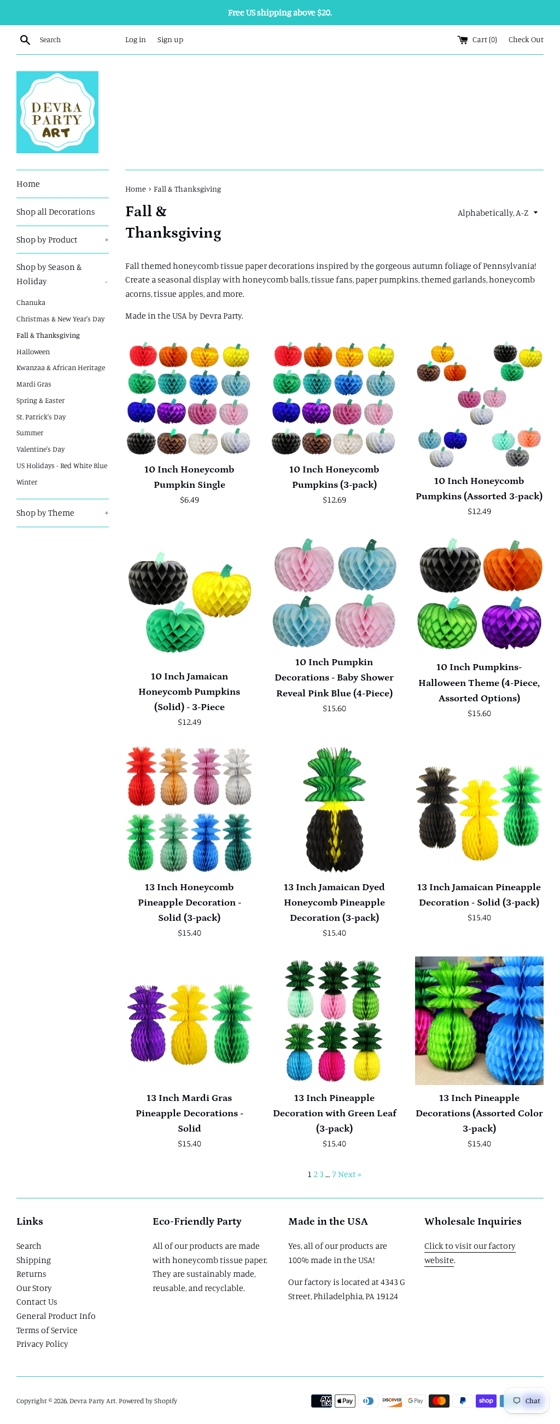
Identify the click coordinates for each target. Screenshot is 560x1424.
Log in (135, 39)
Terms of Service (47, 1329)
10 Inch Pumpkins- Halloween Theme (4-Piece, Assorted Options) (479, 683)
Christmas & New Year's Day (60, 318)
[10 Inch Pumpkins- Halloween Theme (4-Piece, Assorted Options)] (479, 595)
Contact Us (36, 1301)
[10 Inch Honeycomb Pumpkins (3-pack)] (334, 398)
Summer (29, 432)
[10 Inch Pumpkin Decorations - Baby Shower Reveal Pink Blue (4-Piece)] (334, 592)
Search (29, 1245)
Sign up (170, 39)
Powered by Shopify (148, 1400)
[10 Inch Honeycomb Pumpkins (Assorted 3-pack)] (479, 403)
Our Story (34, 1287)
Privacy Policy (42, 1343)
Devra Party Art (92, 1400)
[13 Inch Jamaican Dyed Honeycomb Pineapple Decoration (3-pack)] (334, 810)
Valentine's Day (40, 449)
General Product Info (56, 1315)
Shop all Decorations (55, 211)
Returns (31, 1273)
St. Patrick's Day (41, 416)
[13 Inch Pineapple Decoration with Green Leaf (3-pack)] (334, 1020)
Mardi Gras (33, 383)
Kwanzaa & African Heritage (60, 367)
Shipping (33, 1259)
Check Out (526, 39)
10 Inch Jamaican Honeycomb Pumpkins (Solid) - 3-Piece (189, 692)
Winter (26, 481)
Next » (349, 1173)
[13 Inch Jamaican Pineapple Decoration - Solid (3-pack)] (479, 810)
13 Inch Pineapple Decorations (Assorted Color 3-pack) (479, 1113)
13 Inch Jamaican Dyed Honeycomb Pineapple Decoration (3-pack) (334, 903)
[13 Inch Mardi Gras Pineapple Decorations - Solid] (189, 1020)
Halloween (33, 351)
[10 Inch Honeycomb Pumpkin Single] (189, 398)
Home (28, 183)
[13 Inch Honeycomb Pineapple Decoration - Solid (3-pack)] (189, 810)
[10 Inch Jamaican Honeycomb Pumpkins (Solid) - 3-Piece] (189, 599)
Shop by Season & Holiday (62, 273)
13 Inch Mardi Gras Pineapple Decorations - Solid (189, 1113)
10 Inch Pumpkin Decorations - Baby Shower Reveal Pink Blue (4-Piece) (334, 678)
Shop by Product (62, 239)
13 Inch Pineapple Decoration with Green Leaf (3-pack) (334, 1113)
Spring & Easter (40, 400)
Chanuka (30, 302)
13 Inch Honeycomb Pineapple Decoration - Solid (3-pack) (189, 903)
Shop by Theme (62, 512)
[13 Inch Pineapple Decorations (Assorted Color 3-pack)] (479, 1020)
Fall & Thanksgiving (48, 335)
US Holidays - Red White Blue (61, 465)
